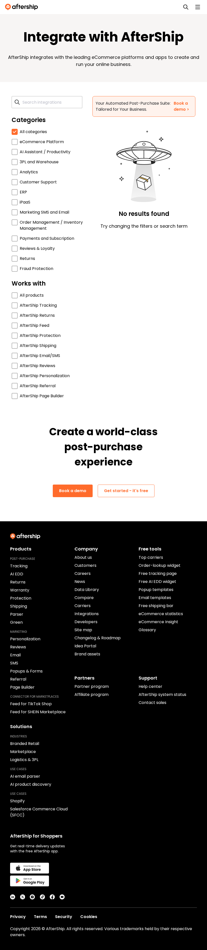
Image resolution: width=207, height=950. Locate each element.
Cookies (88, 917)
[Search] (185, 7)
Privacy (18, 917)
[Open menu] (197, 7)
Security (63, 917)
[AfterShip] (22, 7)
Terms (40, 917)
